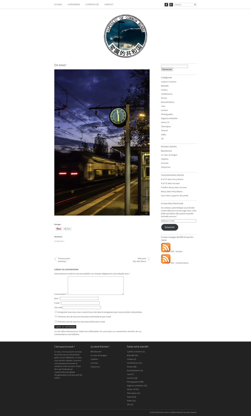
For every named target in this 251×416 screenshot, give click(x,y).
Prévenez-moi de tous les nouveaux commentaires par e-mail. (84, 316)
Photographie (167, 114)
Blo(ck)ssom (166, 151)
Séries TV (165, 122)
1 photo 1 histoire (168, 81)
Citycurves (165, 167)
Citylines (164, 159)
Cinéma (164, 90)
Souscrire (170, 227)
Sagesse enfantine (169, 118)
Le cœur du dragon (169, 155)
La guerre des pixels (179, 195)
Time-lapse (166, 126)
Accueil (58, 4)
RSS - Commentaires (179, 263)
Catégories (74, 4)
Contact (108, 4)
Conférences (166, 94)
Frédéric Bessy (167, 187)
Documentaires (167, 102)
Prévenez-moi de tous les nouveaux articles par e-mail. (81, 321)
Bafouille (165, 85)
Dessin (164, 98)
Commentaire (60, 294)
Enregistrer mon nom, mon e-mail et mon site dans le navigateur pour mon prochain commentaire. (100, 312)
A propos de (92, 4)
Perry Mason (177, 179)
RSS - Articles (176, 251)
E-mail (57, 303)
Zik (162, 138)
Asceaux (164, 163)
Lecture (164, 110)
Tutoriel (164, 130)
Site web (58, 307)
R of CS (164, 179)
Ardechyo (64, 260)
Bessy (163, 191)
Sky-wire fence (139, 260)
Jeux (163, 106)
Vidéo (163, 134)
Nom (57, 298)
